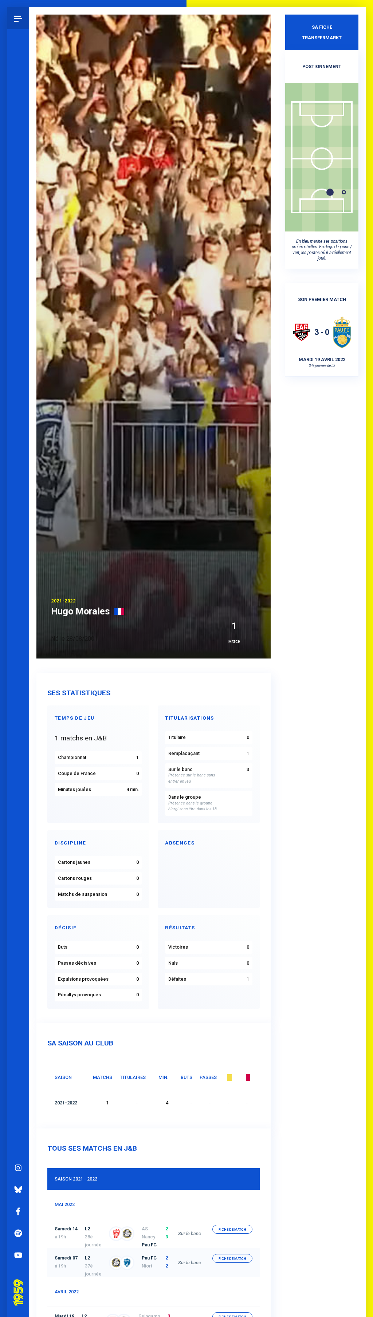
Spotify (18, 1233)
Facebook (18, 1211)
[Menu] (18, 18)
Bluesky (18, 1190)
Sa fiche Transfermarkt (322, 32)
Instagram (18, 1168)
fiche (232, 1229)
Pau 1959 (20, 1283)
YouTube (18, 1255)
